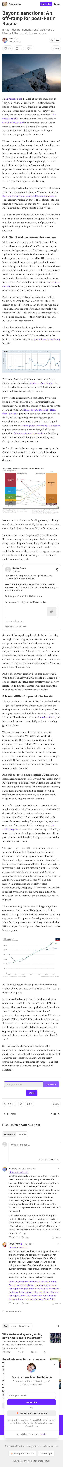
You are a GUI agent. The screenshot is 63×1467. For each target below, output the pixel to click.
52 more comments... (12, 1311)
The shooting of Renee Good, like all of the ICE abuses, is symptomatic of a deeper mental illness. (23, 1343)
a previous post (13, 99)
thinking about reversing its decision (40, 426)
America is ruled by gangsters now (23, 1359)
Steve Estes (14, 1243)
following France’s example (28, 433)
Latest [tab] (13, 1326)
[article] (31, 1343)
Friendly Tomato (17, 1168)
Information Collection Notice (37, 1423)
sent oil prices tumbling (47, 339)
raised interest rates (13, 123)
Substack (17, 1460)
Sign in (57, 4)
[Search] (58, 1326)
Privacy (29, 1446)
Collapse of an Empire (41, 383)
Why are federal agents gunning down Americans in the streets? (22, 1336)
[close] (54, 1364)
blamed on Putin (46, 717)
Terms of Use (45, 1420)
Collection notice (50, 1446)
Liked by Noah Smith (20, 1172)
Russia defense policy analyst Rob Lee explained (28, 196)
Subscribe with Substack (33, 1413)
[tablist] (15, 1134)
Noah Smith (14, 39)
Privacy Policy (31, 1426)
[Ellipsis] (59, 1168)
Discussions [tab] (24, 1326)
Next (53, 1114)
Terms (37, 1446)
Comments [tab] (9, 1134)
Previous (11, 1114)
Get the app (46, 1453)
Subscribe (46, 4)
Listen (56, 40)
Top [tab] (5, 1326)
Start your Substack (24, 1453)
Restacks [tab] (21, 1134)
